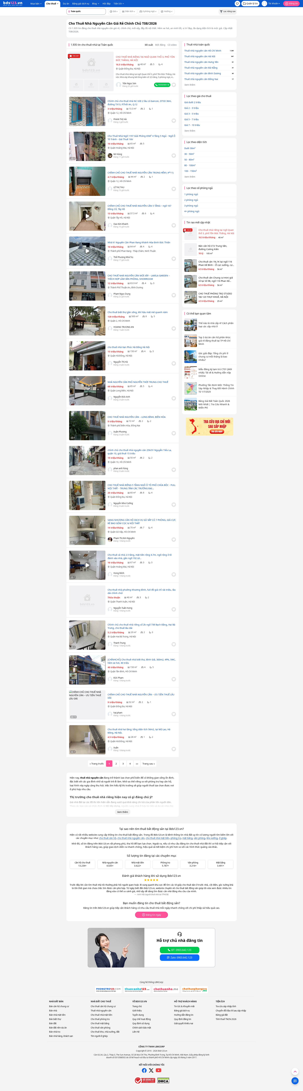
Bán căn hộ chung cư (59, 1006)
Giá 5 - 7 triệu (191, 119)
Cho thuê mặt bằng (100, 1023)
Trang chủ (137, 1006)
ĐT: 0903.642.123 (181, 950)
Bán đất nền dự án (58, 1027)
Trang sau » (149, 763)
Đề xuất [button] (149, 44)
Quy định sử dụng (140, 1023)
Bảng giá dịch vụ (80, 3)
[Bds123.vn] (12, 3)
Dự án (66, 3)
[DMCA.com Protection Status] (163, 1080)
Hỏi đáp (106, 3)
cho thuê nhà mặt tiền (157, 838)
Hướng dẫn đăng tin (183, 1014)
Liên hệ (136, 1031)
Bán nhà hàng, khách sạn (61, 1036)
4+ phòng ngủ (191, 211)
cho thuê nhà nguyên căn (131, 838)
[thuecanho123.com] (137, 989)
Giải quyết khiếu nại (183, 1023)
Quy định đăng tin (182, 1019)
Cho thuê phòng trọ (100, 1019)
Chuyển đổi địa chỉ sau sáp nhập (231, 1010)
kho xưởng (212, 838)
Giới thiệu (137, 1010)
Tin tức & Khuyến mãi (184, 1006)
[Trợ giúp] (295, 1080)
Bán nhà (53, 1010)
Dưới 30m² (189, 148)
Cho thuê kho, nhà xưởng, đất (105, 1031)
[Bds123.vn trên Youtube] (158, 1070)
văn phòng (199, 838)
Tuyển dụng (138, 1014)
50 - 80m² (189, 159)
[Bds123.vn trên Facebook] (144, 1070)
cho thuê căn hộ (107, 838)
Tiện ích (118, 3)
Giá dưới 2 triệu (192, 102)
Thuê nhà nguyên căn (101, 1010)
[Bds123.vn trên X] (151, 1070)
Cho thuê (51, 3)
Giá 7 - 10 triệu (192, 125)
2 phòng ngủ (191, 199)
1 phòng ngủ (191, 194)
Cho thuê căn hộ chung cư (103, 1006)
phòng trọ (176, 838)
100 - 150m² (190, 170)
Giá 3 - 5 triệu (191, 113)
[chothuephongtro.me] (194, 989)
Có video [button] (172, 44)
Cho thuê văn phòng (100, 1027)
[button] (237, 3)
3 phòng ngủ (191, 205)
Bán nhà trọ (54, 1031)
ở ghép (223, 838)
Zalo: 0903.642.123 (181, 957)
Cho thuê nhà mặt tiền (101, 1014)
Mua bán (34, 3)
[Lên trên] (295, 1071)
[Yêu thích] (174, 85)
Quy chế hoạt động (141, 1019)
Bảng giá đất (222, 1014)
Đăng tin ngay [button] (153, 914)
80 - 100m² (190, 165)
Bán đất (52, 1023)
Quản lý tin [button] (252, 3)
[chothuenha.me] (166, 989)
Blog (94, 3)
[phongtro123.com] (108, 989)
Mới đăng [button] (160, 44)
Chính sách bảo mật (141, 1027)
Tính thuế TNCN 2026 (226, 1019)
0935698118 (163, 84)
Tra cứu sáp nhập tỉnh (226, 1006)
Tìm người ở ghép (99, 1036)
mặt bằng (187, 838)
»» (137, 763)
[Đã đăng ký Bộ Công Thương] (144, 1080)
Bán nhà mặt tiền (57, 1014)
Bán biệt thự (55, 1019)
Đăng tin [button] (293, 3)
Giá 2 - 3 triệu (191, 107)
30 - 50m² (189, 153)
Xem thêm (122, 811)
